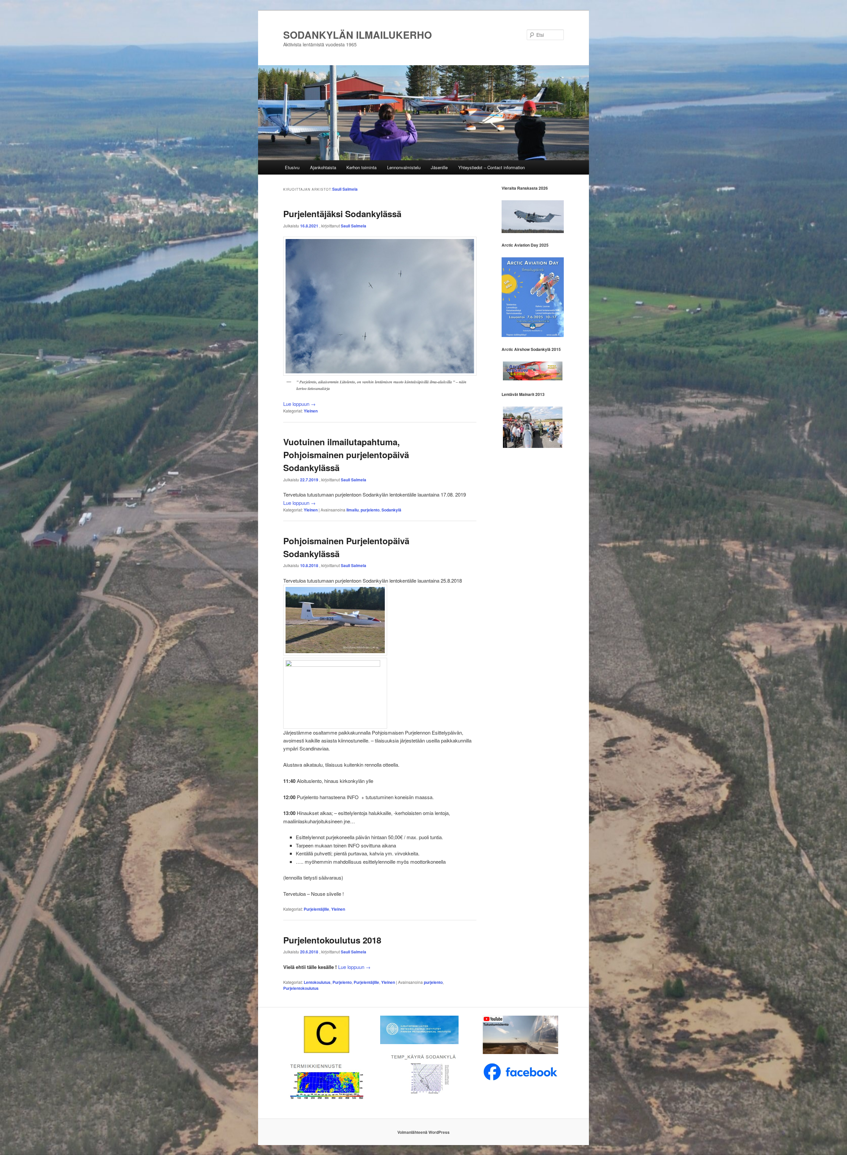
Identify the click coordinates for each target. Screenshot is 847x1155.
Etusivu (292, 167)
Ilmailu (352, 510)
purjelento (370, 510)
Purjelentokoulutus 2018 (332, 940)
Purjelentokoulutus (301, 988)
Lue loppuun (299, 403)
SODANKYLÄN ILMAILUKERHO (357, 34)
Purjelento (342, 982)
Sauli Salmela (345, 189)
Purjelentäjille (316, 909)
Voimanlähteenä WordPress (423, 1132)
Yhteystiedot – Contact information (491, 167)
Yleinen (311, 411)
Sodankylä (391, 510)
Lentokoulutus (317, 982)
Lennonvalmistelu (404, 167)
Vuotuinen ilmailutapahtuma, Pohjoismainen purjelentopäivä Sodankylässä (346, 455)
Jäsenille (439, 167)
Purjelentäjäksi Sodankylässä (342, 214)
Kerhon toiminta (361, 167)
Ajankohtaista (323, 167)
